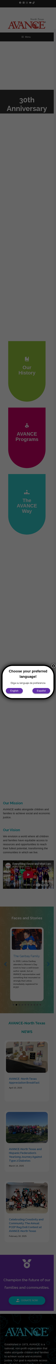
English (14, 690)
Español (41, 690)
